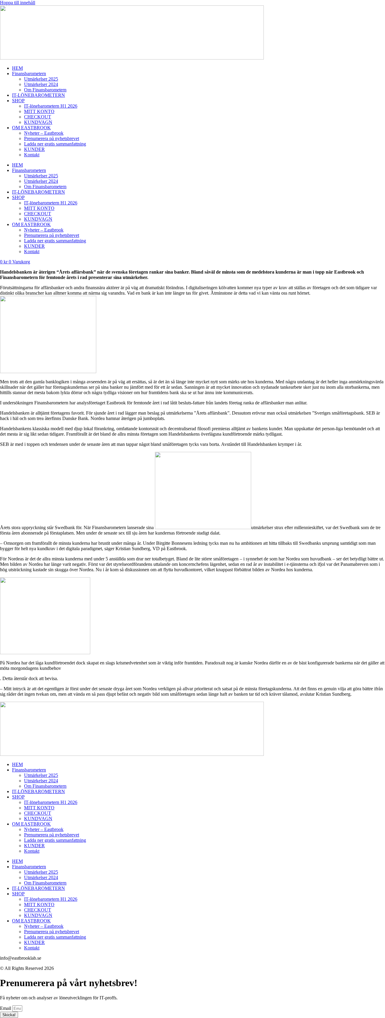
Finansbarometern (29, 73)
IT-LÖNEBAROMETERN (38, 95)
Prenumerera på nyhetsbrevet (51, 138)
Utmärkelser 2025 (41, 78)
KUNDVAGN (38, 122)
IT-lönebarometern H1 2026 (50, 106)
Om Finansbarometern (45, 89)
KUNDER (34, 149)
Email (6, 1008)
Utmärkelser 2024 (41, 84)
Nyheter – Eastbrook (43, 133)
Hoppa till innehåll (17, 2)
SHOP (18, 100)
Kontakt (31, 154)
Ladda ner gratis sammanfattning (55, 143)
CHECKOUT (37, 116)
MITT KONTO (39, 111)
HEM (17, 68)
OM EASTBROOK (31, 127)
